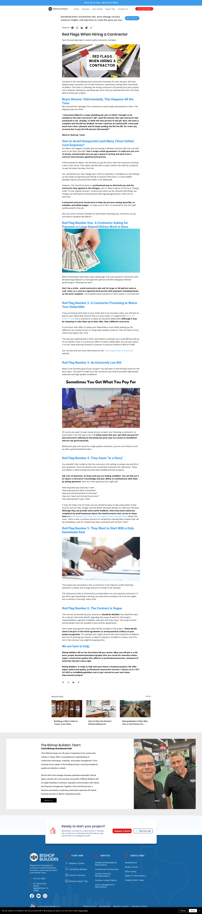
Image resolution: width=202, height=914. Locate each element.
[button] (97, 9)
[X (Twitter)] (77, 28)
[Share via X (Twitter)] (68, 682)
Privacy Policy (83, 911)
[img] (58, 11)
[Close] (199, 910)
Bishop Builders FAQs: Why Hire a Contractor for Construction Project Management (135, 722)
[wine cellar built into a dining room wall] (67, 708)
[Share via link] (79, 682)
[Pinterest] (86, 28)
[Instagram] (45, 896)
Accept (193, 911)
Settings (183, 911)
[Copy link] (91, 28)
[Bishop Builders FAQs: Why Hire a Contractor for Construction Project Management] (135, 708)
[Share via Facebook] (63, 682)
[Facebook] (72, 28)
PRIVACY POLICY (90, 906)
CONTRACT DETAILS (139, 906)
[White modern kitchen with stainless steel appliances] (101, 708)
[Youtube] (38, 896)
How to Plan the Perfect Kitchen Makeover (99, 722)
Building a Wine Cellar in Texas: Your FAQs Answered (66, 722)
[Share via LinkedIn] (73, 682)
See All (148, 696)
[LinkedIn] (82, 28)
